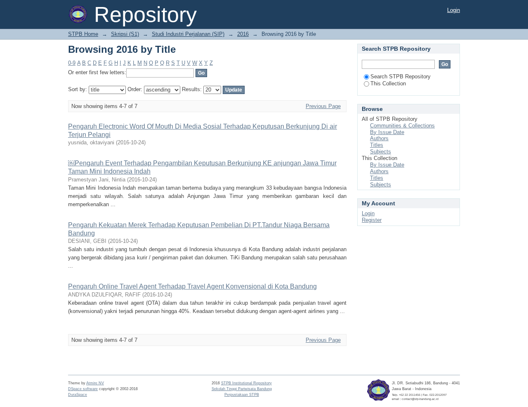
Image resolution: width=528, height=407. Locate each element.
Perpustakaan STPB (241, 395)
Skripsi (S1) (125, 34)
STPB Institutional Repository (246, 383)
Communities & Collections (402, 125)
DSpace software (83, 389)
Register (372, 220)
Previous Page (323, 106)
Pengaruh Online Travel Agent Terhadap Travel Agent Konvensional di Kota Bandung (192, 286)
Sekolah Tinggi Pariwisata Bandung (242, 389)
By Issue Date (387, 132)
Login (453, 10)
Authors (379, 138)
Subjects (380, 151)
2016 (243, 34)
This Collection (388, 83)
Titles (376, 145)
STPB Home (83, 34)
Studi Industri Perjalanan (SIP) (188, 34)
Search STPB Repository (400, 76)
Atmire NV (95, 383)
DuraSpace (77, 395)
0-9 (71, 63)
